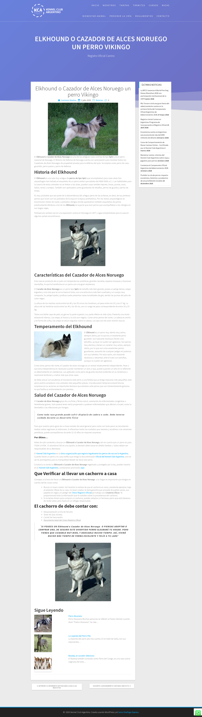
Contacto (163, 16)
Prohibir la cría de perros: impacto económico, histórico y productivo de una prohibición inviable (154, 178)
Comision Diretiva (68, 100)
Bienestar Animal (94, 16)
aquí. (83, 467)
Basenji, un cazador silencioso (81, 655)
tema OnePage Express (128, 712)
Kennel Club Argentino (46, 453)
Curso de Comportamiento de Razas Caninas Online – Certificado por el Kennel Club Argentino (154, 145)
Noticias (99, 100)
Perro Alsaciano (75, 616)
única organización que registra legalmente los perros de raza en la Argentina (94, 453)
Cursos (153, 5)
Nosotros (109, 5)
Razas (166, 5)
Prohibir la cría (121, 16)
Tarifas (124, 5)
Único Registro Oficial (81, 492)
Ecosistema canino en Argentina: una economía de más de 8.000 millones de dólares (154, 135)
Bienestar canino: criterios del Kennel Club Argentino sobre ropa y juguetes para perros (155, 158)
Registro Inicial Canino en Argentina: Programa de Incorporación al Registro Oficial (154, 122)
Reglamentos (144, 16)
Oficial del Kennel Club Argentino (110, 456)
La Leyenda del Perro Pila (79, 635)
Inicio (95, 5)
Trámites (139, 5)
